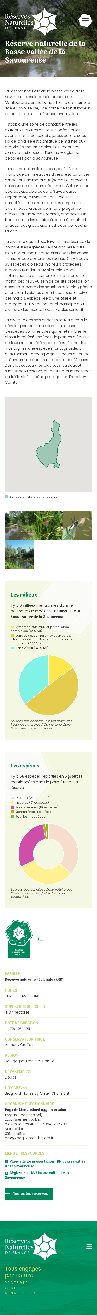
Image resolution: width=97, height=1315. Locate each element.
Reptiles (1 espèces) (30, 816)
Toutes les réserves (30, 1194)
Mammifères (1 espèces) (34, 812)
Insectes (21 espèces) (32, 803)
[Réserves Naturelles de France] (31, 22)
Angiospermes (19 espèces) (37, 807)
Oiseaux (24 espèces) (32, 798)
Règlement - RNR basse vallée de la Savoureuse (37, 1175)
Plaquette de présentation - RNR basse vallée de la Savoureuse (45, 1164)
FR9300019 (29, 996)
